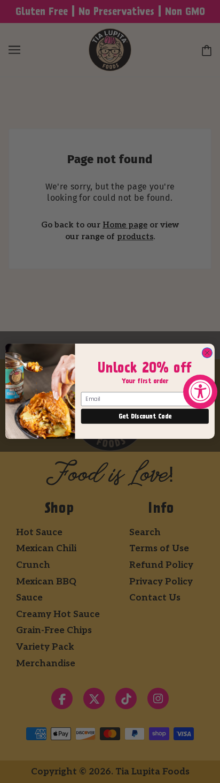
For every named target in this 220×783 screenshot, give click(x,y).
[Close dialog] (207, 353)
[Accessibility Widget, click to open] (200, 392)
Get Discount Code (145, 416)
